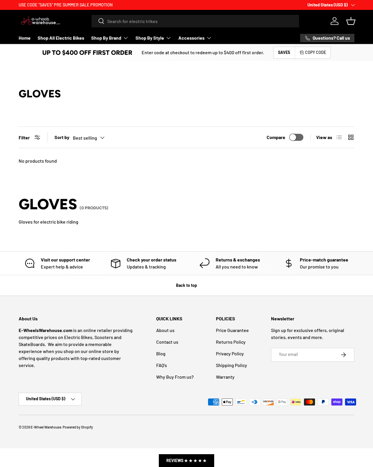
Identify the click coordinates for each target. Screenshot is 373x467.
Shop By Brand (106, 38)
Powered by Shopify (78, 427)
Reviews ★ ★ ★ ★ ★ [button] (186, 460)
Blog (161, 353)
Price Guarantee (232, 330)
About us (165, 330)
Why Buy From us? (175, 377)
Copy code (315, 52)
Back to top (186, 285)
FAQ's (161, 365)
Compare (276, 137)
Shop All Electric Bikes (61, 38)
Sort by (61, 137)
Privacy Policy (230, 353)
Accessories (191, 38)
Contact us (167, 342)
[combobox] (195, 21)
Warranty (225, 377)
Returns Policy (231, 342)
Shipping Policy (231, 365)
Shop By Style (150, 38)
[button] (350, 21)
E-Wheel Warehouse (46, 427)
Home (25, 38)
